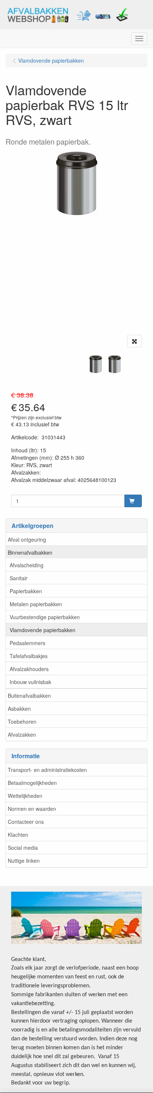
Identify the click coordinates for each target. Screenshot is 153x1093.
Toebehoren (22, 721)
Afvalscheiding (26, 565)
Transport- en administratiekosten (47, 769)
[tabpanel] (95, 364)
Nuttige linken (24, 860)
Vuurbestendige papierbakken (45, 617)
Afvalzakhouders (29, 669)
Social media (23, 847)
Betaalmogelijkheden (32, 782)
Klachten (18, 834)
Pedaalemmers (27, 643)
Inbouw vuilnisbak (30, 682)
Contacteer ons (26, 821)
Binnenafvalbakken (30, 552)
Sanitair (18, 578)
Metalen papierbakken (36, 604)
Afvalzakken (22, 734)
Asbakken (19, 708)
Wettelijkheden (25, 795)
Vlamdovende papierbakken (42, 630)
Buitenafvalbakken (29, 695)
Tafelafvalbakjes (29, 656)
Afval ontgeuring (27, 539)
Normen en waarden (32, 808)
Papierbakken (26, 591)
